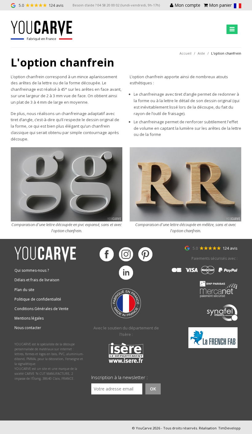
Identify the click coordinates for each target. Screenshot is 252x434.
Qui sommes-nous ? (31, 270)
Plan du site (24, 289)
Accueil (185, 53)
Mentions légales (29, 318)
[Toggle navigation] (232, 29)
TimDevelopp (229, 428)
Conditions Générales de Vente (41, 308)
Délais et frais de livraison (36, 279)
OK (153, 389)
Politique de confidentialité (37, 299)
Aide (201, 53)
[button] (237, 5)
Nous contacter (27, 327)
